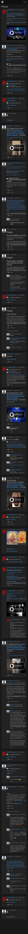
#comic (13, 447)
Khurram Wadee (14, 878)
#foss (17, 866)
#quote (15, 861)
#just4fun (21, 865)
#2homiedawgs (12, 135)
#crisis (8, 203)
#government (16, 207)
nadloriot (12, 334)
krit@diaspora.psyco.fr (15, 455)
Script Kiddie (10, 198)
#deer (11, 172)
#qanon (24, 206)
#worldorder (22, 207)
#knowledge (23, 447)
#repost (8, 60)
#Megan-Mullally (11, 22)
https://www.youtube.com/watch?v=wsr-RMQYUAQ (15, 19)
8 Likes (11, 449)
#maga (20, 206)
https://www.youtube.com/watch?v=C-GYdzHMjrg (15, 593)
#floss (20, 866)
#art (23, 171)
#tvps (14, 596)
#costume (15, 172)
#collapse (18, 209)
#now (11, 596)
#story (11, 444)
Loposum (12, 874)
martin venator (18, 609)
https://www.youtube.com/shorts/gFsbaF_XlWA (16, 656)
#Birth (21, 15)
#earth (8, 210)
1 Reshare (11, 192)
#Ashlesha (14, 375)
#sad (20, 445)
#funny (9, 132)
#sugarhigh (13, 359)
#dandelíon (12, 171)
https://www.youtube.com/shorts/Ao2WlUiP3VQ (16, 490)
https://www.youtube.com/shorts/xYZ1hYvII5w (16, 404)
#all (23, 598)
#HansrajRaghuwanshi (12, 577)
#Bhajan (9, 579)
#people (18, 201)
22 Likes (11, 806)
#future (22, 200)
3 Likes (11, 190)
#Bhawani (15, 576)
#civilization (18, 203)
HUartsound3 (10, 354)
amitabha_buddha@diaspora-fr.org (15, 163)
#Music (8, 13)
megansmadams (18, 33)
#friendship (20, 444)
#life (17, 445)
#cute (22, 59)
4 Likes (11, 521)
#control (9, 866)
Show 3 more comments (12, 331)
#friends (16, 444)
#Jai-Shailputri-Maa (11, 581)
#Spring (12, 561)
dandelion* (10, 175)
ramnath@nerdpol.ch (12, 9)
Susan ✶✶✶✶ (10, 45)
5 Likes (11, 904)
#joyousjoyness (17, 59)
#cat (11, 376)
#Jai (15, 579)
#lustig (13, 130)
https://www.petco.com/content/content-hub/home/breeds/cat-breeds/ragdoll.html (16, 89)
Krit (12, 463)
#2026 (20, 561)
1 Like (10, 107)
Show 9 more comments (12, 811)
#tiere (14, 132)
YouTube (23, 148)
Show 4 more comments (12, 701)
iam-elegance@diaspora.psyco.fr (18, 338)
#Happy (16, 22)
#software (13, 866)
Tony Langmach (14, 776)
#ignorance (17, 200)
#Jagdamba (9, 576)
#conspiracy (10, 207)
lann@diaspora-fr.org (15, 886)
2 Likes (11, 75)
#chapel (20, 803)
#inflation (9, 209)
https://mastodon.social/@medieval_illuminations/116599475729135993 (16, 167)
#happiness (9, 201)
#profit (22, 684)
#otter (11, 59)
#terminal (22, 864)
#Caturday (13, 100)
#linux (8, 861)
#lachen (15, 133)
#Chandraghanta (13, 551)
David (8, 229)
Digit (11, 219)
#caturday (12, 85)
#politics (22, 201)
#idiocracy (15, 206)
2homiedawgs (18, 148)
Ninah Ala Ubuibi (14, 814)
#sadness (23, 445)
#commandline (16, 864)
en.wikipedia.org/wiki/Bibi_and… (17, 465)
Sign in (25, 2)
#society (12, 200)
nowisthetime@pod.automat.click (15, 764)
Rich (8, 113)
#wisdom (16, 204)
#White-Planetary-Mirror (17, 13)
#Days (20, 22)
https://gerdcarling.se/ (15, 279)
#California (9, 105)
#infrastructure (10, 204)
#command (9, 864)
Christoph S (9, 126)
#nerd (13, 865)
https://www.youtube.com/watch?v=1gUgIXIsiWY (14, 573)
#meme (9, 133)
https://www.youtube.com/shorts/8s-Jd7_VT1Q (15, 138)
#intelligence (10, 206)
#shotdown (9, 865)
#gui (13, 868)
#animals (20, 132)
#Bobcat (14, 105)
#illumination (18, 171)
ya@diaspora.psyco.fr (12, 786)
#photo (9, 802)
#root (19, 862)
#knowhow (15, 862)
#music (8, 597)
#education (21, 204)
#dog (19, 796)
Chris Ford (13, 704)
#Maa (8, 551)
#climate (23, 209)
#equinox (17, 561)
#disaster (12, 203)
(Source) (18, 175)
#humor (17, 865)
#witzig (19, 130)
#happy (8, 59)
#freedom (9, 868)
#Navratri (13, 549)
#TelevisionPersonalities (12, 598)
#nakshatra (20, 375)
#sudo (22, 862)
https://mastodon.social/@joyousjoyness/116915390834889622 (16, 48)
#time (8, 600)
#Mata (18, 579)
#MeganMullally (10, 15)
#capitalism (12, 683)
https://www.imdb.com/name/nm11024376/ (18, 289)
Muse (11, 427)
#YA (18, 800)
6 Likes (11, 840)
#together (9, 447)
